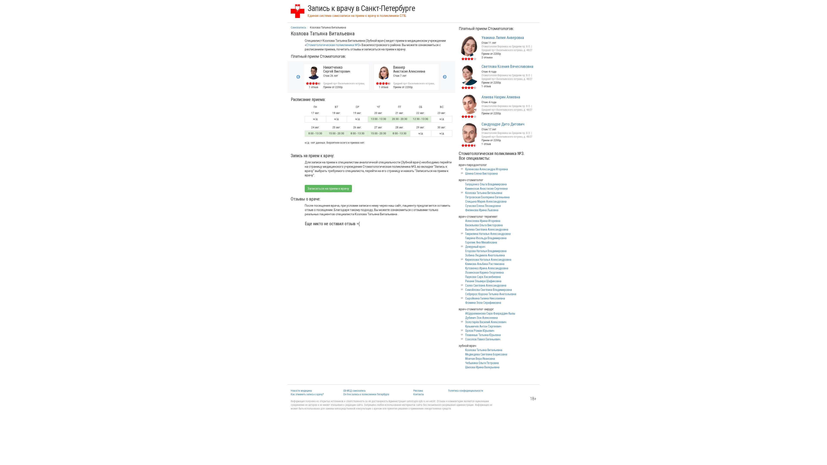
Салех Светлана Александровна (485, 285)
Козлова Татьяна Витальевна (483, 193)
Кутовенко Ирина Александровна (486, 268)
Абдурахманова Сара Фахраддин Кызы (490, 313)
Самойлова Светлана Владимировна (488, 289)
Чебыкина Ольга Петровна (482, 363)
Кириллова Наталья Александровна (488, 259)
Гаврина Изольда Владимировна (486, 238)
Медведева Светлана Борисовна (486, 354)
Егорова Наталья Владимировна (486, 251)
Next (445, 77)
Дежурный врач (475, 246)
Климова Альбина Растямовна (484, 264)
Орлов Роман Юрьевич (479, 330)
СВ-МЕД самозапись (354, 390)
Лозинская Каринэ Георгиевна (484, 272)
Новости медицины (301, 390)
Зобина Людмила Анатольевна (485, 255)
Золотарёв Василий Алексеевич (485, 322)
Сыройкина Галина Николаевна (485, 298)
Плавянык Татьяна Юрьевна (483, 335)
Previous (298, 77)
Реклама (418, 390)
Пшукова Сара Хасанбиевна (483, 277)
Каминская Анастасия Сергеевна (486, 188)
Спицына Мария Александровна (486, 201)
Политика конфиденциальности (465, 390)
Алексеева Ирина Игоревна (482, 221)
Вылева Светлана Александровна (486, 229)
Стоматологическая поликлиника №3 (332, 45)
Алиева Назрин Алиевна (501, 97)
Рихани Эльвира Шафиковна (483, 281)
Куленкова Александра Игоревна (486, 169)
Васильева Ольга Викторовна (484, 225)
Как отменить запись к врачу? (307, 394)
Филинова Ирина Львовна (481, 210)
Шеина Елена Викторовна (481, 173)
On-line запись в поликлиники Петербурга (366, 394)
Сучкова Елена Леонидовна (483, 206)
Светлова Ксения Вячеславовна (507, 66)
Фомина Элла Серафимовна (483, 302)
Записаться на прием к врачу (328, 188)
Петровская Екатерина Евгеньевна (487, 197)
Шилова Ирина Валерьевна (482, 367)
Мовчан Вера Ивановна (480, 358)
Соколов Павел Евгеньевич (482, 339)
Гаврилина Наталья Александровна (488, 234)
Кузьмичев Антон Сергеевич (483, 326)
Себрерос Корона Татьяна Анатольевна (490, 294)
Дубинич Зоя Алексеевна (481, 317)
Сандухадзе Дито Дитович (503, 124)
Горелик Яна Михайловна (481, 242)
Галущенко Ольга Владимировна (486, 184)
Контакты (418, 394)
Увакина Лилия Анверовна (503, 37)
